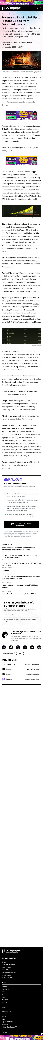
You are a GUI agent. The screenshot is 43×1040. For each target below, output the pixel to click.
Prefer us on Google (33, 42)
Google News (6, 975)
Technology (6, 989)
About (4, 962)
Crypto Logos (6, 1011)
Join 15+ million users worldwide (21, 525)
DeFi (3, 992)
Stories (4, 14)
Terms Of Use (6, 970)
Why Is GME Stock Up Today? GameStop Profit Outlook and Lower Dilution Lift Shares (18, 549)
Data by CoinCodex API (9, 1027)
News (3, 574)
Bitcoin (4, 997)
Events (4, 1016)
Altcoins (4, 1002)
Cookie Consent (7, 978)
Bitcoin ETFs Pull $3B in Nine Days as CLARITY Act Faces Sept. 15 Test (21, 564)
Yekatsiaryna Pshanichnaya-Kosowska (17, 42)
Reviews (4, 1014)
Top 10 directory (7, 1022)
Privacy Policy (6, 967)
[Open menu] (40, 8)
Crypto (11, 14)
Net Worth (5, 1024)
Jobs (3, 1019)
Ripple (9, 583)
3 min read (6, 45)
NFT (3, 994)
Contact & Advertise (8, 964)
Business (4, 987)
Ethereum (5, 1000)
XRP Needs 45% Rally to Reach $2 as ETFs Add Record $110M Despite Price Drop (21, 556)
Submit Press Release (9, 972)
